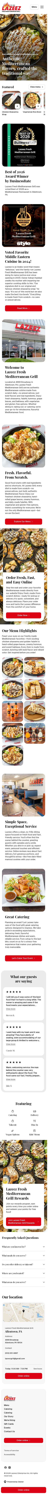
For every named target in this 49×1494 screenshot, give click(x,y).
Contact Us (9, 1431)
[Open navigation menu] (41, 6)
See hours (38, 1369)
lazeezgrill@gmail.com (15, 1359)
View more (10, 1009)
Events (7, 1427)
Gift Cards (9, 1424)
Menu (34, 7)
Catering (8, 1409)
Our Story (8, 1416)
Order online (23, 1376)
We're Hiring (9, 1420)
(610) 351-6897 (11, 1353)
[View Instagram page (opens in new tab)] (9, 1467)
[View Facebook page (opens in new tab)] (5, 1467)
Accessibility (9, 1454)
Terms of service (11, 1450)
